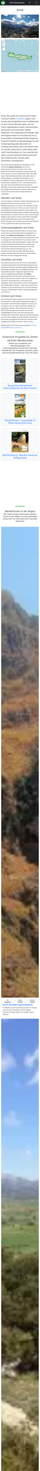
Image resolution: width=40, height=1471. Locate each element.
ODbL (36, 71)
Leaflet (19, 71)
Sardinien (20, 118)
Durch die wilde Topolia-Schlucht (18, 1004)
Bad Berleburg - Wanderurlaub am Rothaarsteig (20, 456)
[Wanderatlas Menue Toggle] (36, 3)
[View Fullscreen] (3, 49)
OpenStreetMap (31, 71)
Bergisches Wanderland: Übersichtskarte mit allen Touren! (20, 387)
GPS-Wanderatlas (16, 2)
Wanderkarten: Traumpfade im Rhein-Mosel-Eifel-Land (20, 421)
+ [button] (3, 42)
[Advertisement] (20, 94)
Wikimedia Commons (13, 328)
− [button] (3, 45)
